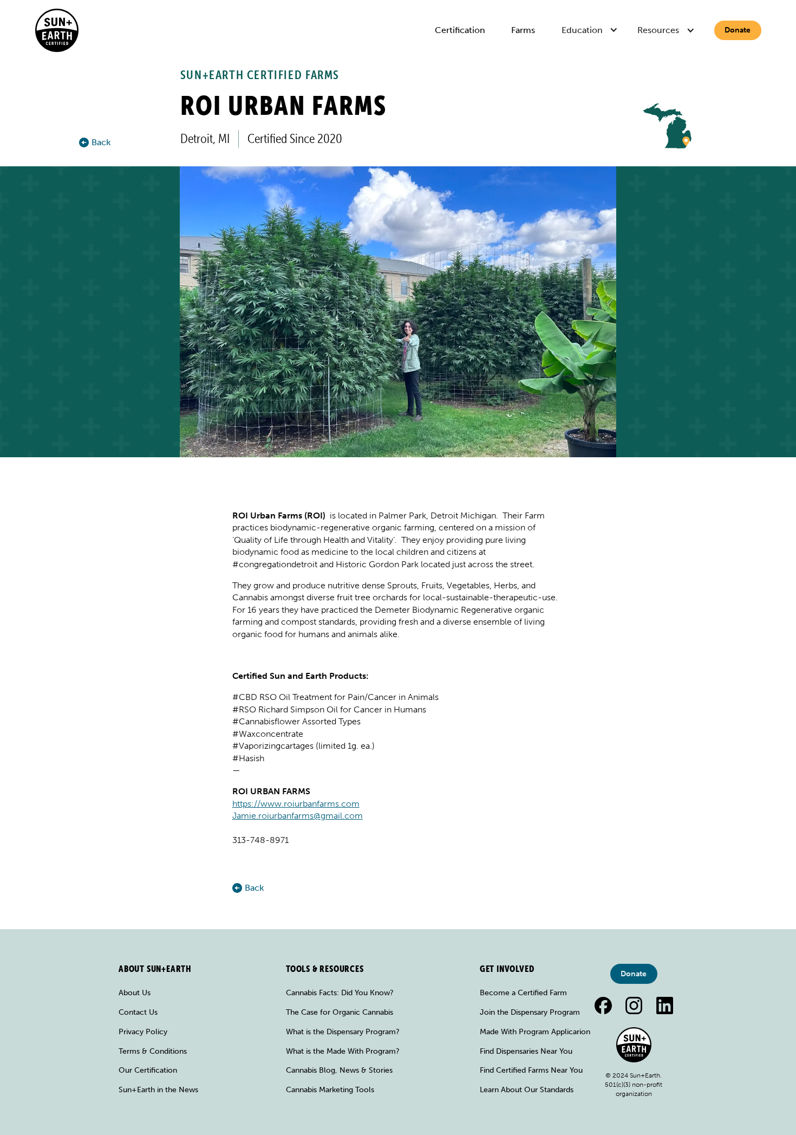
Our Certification (148, 1070)
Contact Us (138, 1012)
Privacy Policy (143, 1031)
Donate (738, 30)
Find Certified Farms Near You (531, 1070)
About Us (135, 992)
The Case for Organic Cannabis (339, 1012)
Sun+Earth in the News (158, 1089)
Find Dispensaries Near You (526, 1051)
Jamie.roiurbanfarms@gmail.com (297, 815)
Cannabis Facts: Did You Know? (340, 992)
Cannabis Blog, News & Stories (339, 1070)
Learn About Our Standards (526, 1089)
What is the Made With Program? (343, 1051)
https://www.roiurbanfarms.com (296, 804)
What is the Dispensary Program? (343, 1031)
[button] (591, 31)
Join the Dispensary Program (530, 1012)
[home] (57, 30)
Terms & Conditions (153, 1051)
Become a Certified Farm (523, 992)
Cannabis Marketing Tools (330, 1089)
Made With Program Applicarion (535, 1031)
